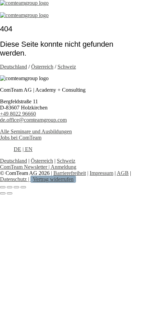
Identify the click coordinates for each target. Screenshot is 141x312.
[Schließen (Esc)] (23, 187)
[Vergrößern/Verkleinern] (2, 187)
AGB (123, 173)
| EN (28, 149)
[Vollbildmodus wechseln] (9, 187)
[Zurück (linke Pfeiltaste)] (2, 193)
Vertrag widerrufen (53, 179)
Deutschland (13, 67)
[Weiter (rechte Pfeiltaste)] (9, 193)
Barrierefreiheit (69, 173)
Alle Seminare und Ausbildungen (36, 131)
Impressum (101, 173)
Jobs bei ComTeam (20, 137)
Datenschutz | (15, 179)
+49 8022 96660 (18, 114)
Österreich (42, 67)
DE (17, 149)
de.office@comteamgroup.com (33, 120)
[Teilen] (16, 187)
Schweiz (66, 67)
